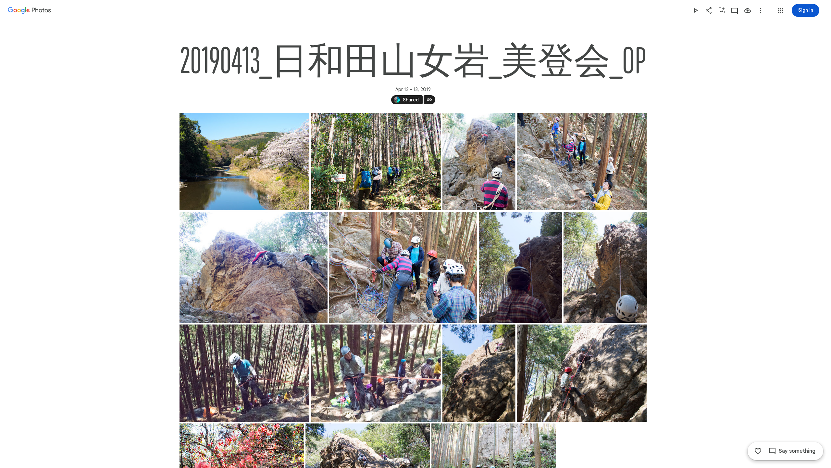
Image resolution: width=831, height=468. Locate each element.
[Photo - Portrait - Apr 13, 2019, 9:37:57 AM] (478, 161)
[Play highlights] (695, 10)
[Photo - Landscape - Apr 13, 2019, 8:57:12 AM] (244, 161)
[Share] (708, 10)
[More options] (760, 10)
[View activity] (734, 10)
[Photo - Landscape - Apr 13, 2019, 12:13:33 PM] (244, 373)
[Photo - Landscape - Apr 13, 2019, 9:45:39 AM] (254, 267)
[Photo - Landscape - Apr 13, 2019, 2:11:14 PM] (582, 373)
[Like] (757, 451)
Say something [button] (797, 451)
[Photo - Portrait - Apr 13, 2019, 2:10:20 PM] (478, 373)
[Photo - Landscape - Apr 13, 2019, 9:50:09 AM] (403, 267)
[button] (780, 10)
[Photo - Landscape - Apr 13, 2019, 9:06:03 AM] (375, 161)
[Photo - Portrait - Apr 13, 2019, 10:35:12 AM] (520, 267)
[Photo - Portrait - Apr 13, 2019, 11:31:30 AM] (605, 267)
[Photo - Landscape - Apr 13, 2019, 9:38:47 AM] (582, 161)
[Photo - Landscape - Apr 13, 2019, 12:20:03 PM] (375, 373)
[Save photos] (747, 10)
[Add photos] (721, 10)
